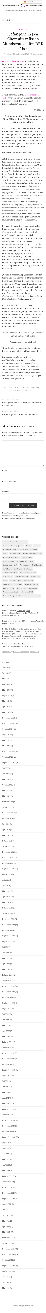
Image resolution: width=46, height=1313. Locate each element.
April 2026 (6, 684)
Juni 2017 (5, 1087)
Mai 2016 (5, 1159)
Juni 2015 (5, 1215)
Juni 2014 (5, 1282)
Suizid (5, 588)
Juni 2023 (6, 774)
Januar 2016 (6, 1182)
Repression (7, 584)
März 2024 (6, 746)
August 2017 (6, 1076)
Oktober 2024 (7, 729)
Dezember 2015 (8, 1187)
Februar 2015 (7, 1238)
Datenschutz (28, 1306)
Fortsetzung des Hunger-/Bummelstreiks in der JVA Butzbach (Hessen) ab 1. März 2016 (20, 613)
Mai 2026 (5, 679)
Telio (12, 588)
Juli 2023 (5, 768)
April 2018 (6, 1031)
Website (5, 492)
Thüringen (21, 588)
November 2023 (8, 751)
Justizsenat (7, 565)
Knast (33, 573)
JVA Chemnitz (37, 565)
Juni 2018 (5, 1020)
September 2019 (8, 936)
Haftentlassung (32, 387)
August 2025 (7, 695)
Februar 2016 (7, 1176)
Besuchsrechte (21, 542)
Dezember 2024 (8, 718)
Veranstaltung (8, 596)
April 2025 (6, 707)
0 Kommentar (36, 54)
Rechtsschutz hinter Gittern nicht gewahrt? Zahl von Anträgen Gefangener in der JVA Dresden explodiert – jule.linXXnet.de (21, 631)
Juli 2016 (5, 1148)
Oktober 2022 (7, 785)
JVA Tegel (18, 569)
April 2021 (6, 830)
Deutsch (29, 2)
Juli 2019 (5, 947)
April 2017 (6, 1098)
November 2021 (8, 813)
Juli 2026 (5, 667)
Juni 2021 (5, 824)
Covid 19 (33, 550)
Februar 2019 (7, 975)
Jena (31, 561)
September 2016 (8, 1137)
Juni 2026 (6, 673)
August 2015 (6, 1204)
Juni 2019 (5, 953)
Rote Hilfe (18, 584)
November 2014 (8, 1254)
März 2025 (6, 712)
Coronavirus (19, 387)
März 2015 (6, 1232)
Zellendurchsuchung (32, 596)
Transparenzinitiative (11, 592)
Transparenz (32, 588)
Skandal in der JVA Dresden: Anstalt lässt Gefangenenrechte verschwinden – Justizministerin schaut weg (22, 636)
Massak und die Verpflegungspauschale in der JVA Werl (17, 645)
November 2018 (8, 992)
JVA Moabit (7, 569)
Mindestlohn (35, 577)
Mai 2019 (5, 958)
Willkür (19, 596)
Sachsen (23, 30)
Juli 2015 (5, 1210)
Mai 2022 (5, 790)
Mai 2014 (5, 1288)
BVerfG (28, 546)
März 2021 (6, 835)
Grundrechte (27, 557)
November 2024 (8, 723)
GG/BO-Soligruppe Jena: (13, 61)
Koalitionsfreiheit (21, 577)
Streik (35, 584)
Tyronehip (6, 652)
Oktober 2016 (7, 1131)
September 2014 (8, 1266)
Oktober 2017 (7, 1064)
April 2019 (6, 964)
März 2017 (6, 1103)
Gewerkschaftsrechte (11, 557)
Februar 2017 (7, 1109)
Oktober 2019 (7, 930)
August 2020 (7, 874)
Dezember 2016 (8, 1120)
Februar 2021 (7, 841)
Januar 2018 (6, 1048)
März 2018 (6, 1036)
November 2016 (8, 1126)
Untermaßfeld (27, 592)
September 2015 (8, 1199)
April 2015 (6, 1226)
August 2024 (7, 735)
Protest (13, 580)
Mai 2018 (5, 1025)
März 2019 (6, 969)
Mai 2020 (5, 891)
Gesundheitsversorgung (32, 553)
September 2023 (9, 762)
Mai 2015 (5, 1221)
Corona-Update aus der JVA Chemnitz (19, 414)
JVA (15, 565)
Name (4, 470)
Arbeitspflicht (8, 542)
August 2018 (6, 1008)
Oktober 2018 (7, 997)
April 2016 (6, 1165)
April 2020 (6, 897)
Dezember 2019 (8, 919)
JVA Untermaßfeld (10, 573)
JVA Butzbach (24, 565)
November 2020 (8, 858)
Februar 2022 (7, 802)
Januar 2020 (7, 913)
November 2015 (8, 1193)
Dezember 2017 (8, 1053)
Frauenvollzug (15, 553)
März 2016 (6, 1170)
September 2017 (8, 1070)
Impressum (17, 1306)
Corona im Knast (9, 550)
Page (5, 580)
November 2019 (8, 925)
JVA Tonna (28, 569)
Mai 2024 (5, 740)
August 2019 (6, 941)
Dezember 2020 (8, 852)
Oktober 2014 (7, 1260)
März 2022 (6, 796)
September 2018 (8, 1003)
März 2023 (6, 779)
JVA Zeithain (24, 573)
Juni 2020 (6, 885)
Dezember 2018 (8, 986)
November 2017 (8, 1059)
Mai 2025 (5, 701)
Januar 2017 (6, 1115)
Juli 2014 (5, 1277)
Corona (10, 387)
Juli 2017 (5, 1081)
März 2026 (6, 690)
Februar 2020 (7, 908)
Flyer (5, 553)
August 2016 (6, 1143)
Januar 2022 (7, 807)
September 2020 (9, 869)
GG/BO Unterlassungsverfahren (26, 652)
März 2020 (6, 902)
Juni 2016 (5, 1154)
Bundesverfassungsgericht (13, 546)
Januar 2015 (6, 1243)
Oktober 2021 (7, 818)
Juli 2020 (5, 880)
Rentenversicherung (25, 580)
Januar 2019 (6, 981)
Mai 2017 (5, 1092)
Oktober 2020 (7, 863)
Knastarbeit (28, 390)
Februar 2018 (7, 1042)
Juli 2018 (5, 1014)
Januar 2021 (6, 846)
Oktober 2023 (7, 757)
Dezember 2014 (8, 1249)
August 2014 (6, 1271)
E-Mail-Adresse (9, 481)
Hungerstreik (22, 561)
